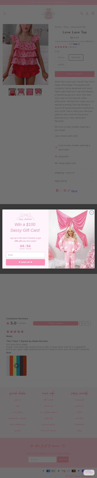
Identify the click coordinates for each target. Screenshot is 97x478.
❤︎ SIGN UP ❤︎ (25, 262)
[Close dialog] (92, 212)
